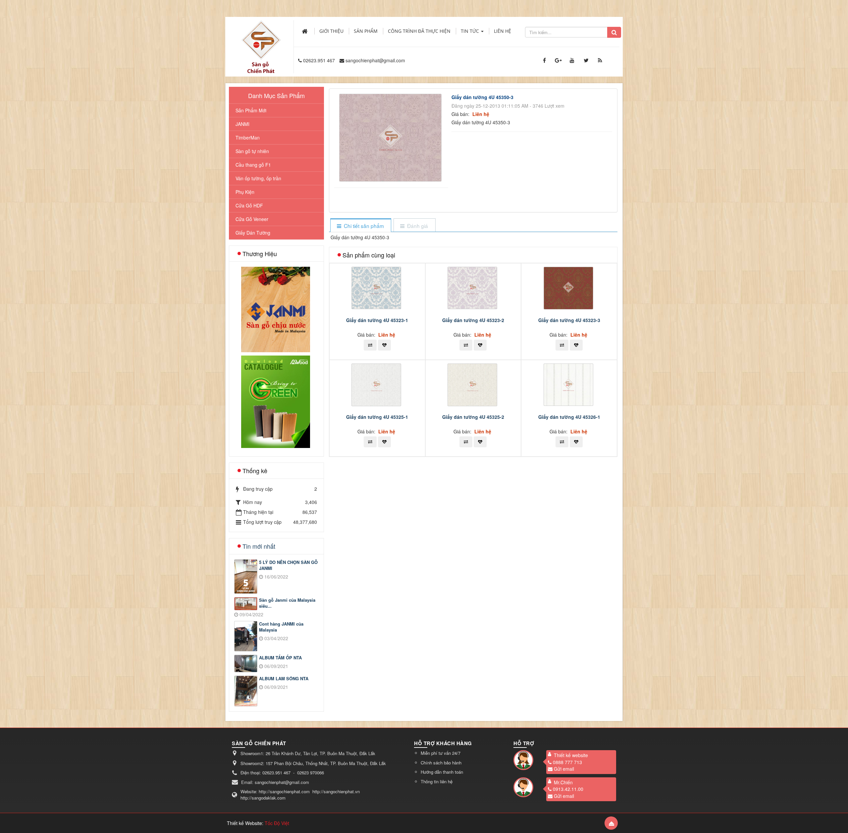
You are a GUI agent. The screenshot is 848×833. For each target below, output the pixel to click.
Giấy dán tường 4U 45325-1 (377, 417)
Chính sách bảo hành (441, 762)
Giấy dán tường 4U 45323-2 (473, 320)
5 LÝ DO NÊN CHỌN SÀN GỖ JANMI (288, 565)
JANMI (242, 124)
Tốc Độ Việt (277, 823)
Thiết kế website (571, 755)
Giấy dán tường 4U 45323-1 (377, 320)
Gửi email (564, 768)
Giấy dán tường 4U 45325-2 (473, 417)
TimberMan (248, 137)
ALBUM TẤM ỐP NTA (280, 658)
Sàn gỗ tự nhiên (252, 151)
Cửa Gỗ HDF (249, 205)
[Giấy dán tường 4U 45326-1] (569, 384)
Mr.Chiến (563, 782)
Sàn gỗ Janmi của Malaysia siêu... (287, 603)
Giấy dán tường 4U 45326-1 (569, 417)
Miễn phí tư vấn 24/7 (440, 753)
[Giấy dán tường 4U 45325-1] (377, 384)
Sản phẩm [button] (366, 31)
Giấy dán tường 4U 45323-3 (569, 320)
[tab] (361, 225)
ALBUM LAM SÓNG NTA (283, 679)
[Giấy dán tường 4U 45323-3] (569, 287)
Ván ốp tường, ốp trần (258, 178)
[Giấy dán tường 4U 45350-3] (391, 137)
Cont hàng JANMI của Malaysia (281, 627)
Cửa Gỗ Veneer (252, 219)
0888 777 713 (567, 762)
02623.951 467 (319, 60)
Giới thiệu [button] (331, 31)
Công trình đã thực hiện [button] (419, 31)
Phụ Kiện (245, 192)
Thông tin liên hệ (436, 781)
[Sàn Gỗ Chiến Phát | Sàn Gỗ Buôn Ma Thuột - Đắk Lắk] (261, 39)
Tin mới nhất (258, 546)
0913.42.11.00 (568, 789)
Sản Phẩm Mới (251, 110)
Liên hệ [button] (502, 31)
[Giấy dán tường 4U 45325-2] (473, 384)
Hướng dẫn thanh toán (442, 772)
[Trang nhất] (305, 31)
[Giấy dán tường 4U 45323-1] (377, 287)
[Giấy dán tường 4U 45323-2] (473, 287)
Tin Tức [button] (470, 31)
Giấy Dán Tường (253, 232)
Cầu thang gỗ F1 (253, 164)
